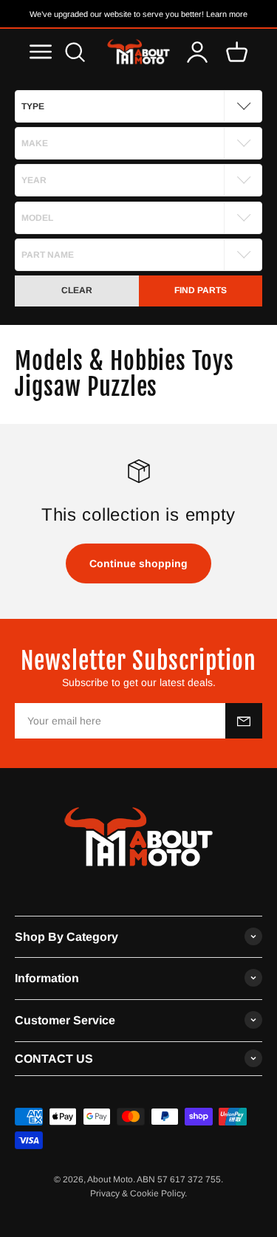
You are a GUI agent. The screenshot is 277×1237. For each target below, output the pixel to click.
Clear (76, 290)
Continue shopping (138, 563)
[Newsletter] (243, 721)
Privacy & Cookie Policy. (138, 1193)
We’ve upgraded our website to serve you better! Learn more (138, 14)
